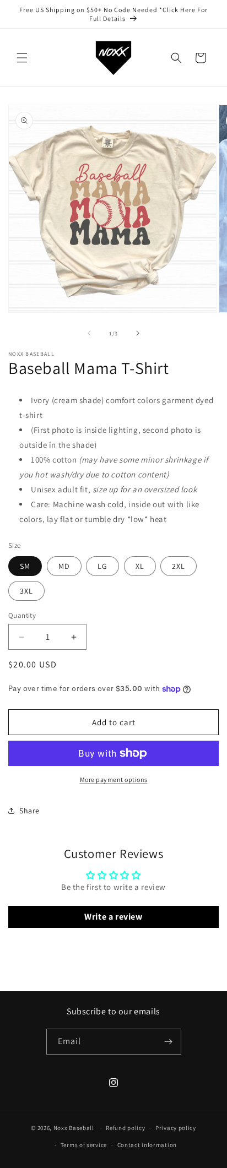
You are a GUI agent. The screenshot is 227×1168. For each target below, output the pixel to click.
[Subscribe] (168, 1042)
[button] (22, 58)
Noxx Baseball (73, 1128)
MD (64, 566)
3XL (26, 591)
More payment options (114, 779)
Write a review (113, 916)
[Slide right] (138, 333)
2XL (178, 566)
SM (25, 566)
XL (140, 566)
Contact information (147, 1145)
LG (102, 566)
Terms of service (84, 1145)
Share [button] (29, 811)
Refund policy (125, 1128)
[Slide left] (89, 333)
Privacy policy (175, 1128)
